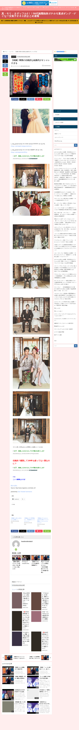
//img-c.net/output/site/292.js (19, 152)
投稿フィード (58, 133)
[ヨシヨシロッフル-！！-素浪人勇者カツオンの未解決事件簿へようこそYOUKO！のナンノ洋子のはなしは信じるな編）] (65, 282)
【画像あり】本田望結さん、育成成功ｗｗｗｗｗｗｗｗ (29, 520)
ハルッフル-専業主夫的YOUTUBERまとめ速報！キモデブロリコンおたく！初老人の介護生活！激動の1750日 (65, 235)
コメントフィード (59, 137)
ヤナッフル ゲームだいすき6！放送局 (63, 329)
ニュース (14, 56)
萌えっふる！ (57, 308)
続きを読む (14, 485)
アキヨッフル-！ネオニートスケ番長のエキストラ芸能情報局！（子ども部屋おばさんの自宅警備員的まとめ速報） (65, 276)
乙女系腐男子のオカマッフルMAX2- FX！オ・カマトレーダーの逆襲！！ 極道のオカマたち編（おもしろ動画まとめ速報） (65, 194)
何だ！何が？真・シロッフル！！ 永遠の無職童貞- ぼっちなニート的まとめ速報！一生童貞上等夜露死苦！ (65, 214)
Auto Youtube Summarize (25, 491)
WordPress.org (58, 141)
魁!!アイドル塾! (58, 334)
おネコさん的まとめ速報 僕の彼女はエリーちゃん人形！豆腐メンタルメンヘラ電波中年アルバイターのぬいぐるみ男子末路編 (65, 153)
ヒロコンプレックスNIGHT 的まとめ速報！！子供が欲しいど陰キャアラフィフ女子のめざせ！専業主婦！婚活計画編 (65, 303)
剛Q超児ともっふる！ (59, 326)
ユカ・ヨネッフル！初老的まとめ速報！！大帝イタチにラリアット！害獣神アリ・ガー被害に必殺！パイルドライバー (65, 254)
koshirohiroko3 (47, 65)
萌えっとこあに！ (58, 311)
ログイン (57, 130)
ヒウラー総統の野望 (59, 331)
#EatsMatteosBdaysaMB (24, 56)
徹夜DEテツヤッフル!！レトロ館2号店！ (64, 323)
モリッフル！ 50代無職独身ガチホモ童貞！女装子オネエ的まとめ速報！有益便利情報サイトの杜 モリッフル (65, 289)
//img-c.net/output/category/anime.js (21, 146)
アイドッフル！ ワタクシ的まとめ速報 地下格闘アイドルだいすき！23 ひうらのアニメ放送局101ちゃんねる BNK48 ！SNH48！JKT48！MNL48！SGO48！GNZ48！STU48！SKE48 (65, 162)
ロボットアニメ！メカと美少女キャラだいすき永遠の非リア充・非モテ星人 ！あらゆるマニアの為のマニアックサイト (65, 229)
